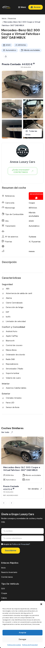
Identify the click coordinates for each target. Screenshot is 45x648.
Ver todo (5, 432)
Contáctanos (7, 577)
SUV (3, 588)
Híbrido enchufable (32, 50)
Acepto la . (16, 544)
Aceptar (22, 632)
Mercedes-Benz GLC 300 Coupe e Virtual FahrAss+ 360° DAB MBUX (21, 469)
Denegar (22, 639)
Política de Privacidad (30, 645)
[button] (41, 604)
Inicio (4, 18)
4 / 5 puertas (34, 241)
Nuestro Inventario (9, 572)
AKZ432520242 (36, 194)
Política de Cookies (14, 645)
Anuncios (12, 18)
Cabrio (4, 598)
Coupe (32, 203)
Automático (11, 50)
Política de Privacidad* (21, 544)
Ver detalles (33, 489)
